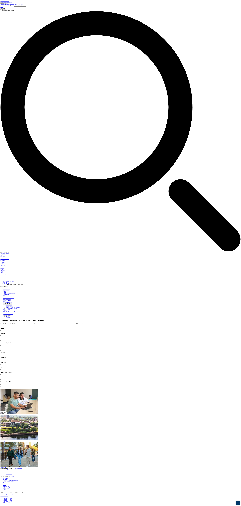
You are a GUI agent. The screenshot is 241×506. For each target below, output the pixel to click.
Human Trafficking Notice (8, 483)
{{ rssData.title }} (4, 274)
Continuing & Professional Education (10, 480)
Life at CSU (21, 4)
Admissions (11, 4)
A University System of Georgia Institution (9, 494)
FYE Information (9, 305)
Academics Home (6, 289)
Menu (2, 7)
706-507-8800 (6, 471)
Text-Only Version (4, 496)
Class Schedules (6, 283)
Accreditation (5, 479)
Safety (4, 489)
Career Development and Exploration (13, 307)
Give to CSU (3, 259)
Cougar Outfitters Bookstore (8, 481)
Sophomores (8, 317)
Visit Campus (3, 441)
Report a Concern (6, 488)
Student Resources (9, 306)
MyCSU (7, 259)
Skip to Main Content (5, 1)
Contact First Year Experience (11, 308)
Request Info (3, 467)
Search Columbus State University (7, 5)
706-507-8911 (9, 474)
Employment (5, 482)
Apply (2, 414)
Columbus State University (8, 281)
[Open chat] (238, 503)
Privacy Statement (6, 487)
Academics (5, 282)
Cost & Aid (16, 4)
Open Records (6, 486)
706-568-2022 (11, 476)
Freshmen (7, 316)
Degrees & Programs (5, 4)
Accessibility (5, 478)
